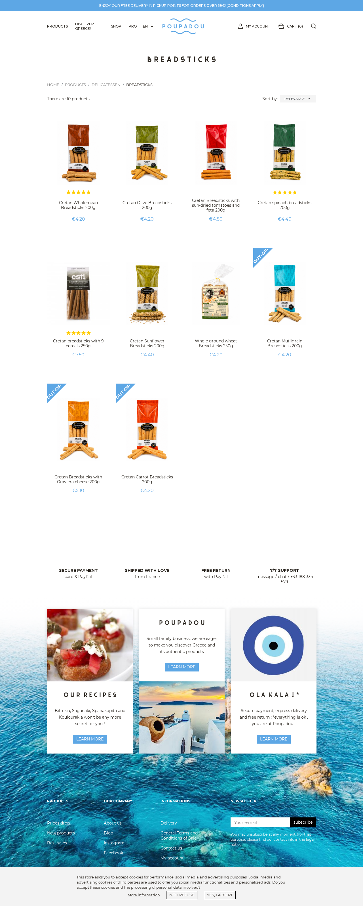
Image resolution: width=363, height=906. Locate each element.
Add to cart (78, 233)
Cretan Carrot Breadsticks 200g (147, 479)
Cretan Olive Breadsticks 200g (147, 205)
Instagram (114, 843)
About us (113, 823)
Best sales (57, 843)
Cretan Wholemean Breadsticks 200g (78, 205)
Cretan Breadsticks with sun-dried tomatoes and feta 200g (216, 205)
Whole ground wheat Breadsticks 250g (216, 343)
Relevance (297, 99)
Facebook (113, 852)
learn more (90, 739)
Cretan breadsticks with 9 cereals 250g (78, 343)
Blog (108, 833)
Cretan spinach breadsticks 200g (284, 205)
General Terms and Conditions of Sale (179, 835)
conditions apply (245, 5)
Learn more (181, 666)
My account (258, 26)
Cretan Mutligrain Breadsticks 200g (284, 343)
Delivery (169, 823)
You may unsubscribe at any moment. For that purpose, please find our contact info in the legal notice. (273, 839)
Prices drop (58, 823)
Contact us (171, 848)
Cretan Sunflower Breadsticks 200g (147, 343)
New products (61, 833)
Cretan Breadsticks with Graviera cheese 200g (78, 479)
